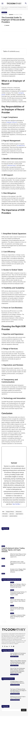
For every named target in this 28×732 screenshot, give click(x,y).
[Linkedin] (7, 646)
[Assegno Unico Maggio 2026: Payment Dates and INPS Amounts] (5, 572)
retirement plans (11, 165)
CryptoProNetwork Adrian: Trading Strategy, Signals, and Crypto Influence (13, 549)
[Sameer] (3, 25)
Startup (12, 582)
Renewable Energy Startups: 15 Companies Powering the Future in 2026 (18, 593)
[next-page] (5, 622)
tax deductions (21, 145)
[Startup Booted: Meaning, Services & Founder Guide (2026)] (5, 608)
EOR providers (18, 511)
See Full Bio (16, 504)
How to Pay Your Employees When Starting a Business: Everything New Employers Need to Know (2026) (17, 670)
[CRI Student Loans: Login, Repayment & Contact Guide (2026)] (5, 564)
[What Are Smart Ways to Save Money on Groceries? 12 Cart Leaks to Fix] (5, 557)
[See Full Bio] (21, 504)
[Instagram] (5, 646)
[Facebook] (3, 646)
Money (3, 546)
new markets (5, 516)
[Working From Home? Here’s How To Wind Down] (5, 699)
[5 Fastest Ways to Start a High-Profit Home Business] (5, 684)
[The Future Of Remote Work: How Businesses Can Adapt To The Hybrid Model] (5, 692)
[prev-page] (3, 622)
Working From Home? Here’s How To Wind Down (18, 697)
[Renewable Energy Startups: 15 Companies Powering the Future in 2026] (5, 593)
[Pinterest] (9, 646)
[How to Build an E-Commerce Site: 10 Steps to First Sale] (5, 656)
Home (3, 7)
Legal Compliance (19, 513)
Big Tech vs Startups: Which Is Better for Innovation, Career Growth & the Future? (18, 585)
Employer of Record (11, 122)
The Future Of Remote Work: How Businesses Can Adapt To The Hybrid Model (18, 690)
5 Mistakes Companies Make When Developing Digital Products (17, 616)
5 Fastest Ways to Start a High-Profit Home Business (17, 682)
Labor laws (12, 513)
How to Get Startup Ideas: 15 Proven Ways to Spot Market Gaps (17, 601)
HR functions (4, 513)
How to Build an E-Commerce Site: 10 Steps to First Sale (18, 653)
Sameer (7, 25)
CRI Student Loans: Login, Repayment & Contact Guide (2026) (17, 563)
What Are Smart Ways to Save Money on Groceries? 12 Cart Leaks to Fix (18, 555)
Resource (6, 7)
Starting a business (14, 656)
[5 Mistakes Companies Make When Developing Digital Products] (5, 616)
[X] (11, 646)
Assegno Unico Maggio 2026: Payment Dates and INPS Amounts (18, 570)
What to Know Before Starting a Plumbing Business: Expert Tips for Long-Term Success (18, 662)
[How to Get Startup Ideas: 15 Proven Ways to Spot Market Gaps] (5, 601)
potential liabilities (13, 516)
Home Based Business (15, 684)
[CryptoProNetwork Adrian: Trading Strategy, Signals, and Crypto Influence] (14, 538)
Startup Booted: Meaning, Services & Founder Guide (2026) (17, 609)
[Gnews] (13, 646)
